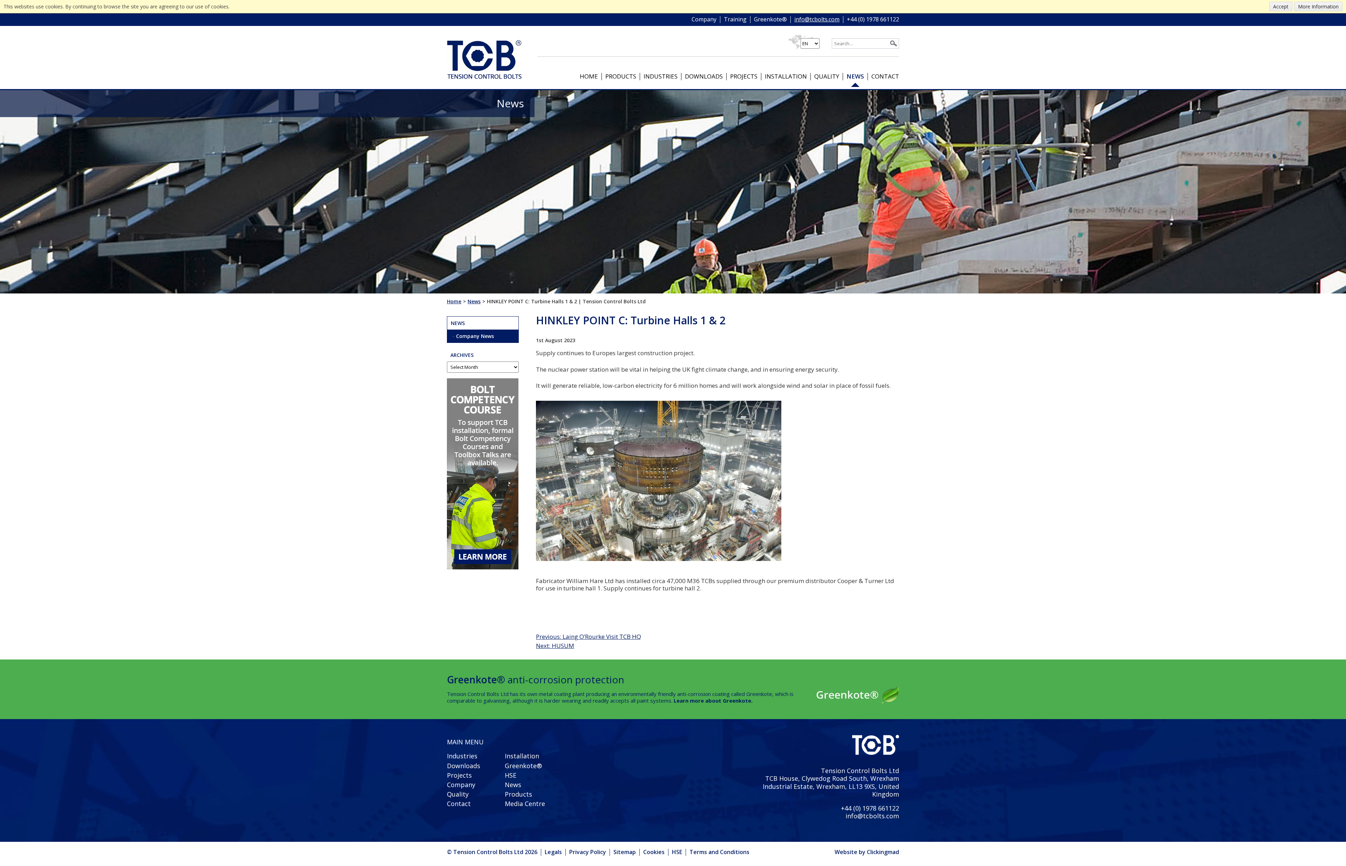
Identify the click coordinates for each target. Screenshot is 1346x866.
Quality (826, 76)
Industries (661, 76)
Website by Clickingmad (867, 852)
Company (704, 19)
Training (735, 19)
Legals (553, 852)
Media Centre (525, 803)
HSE (510, 775)
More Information (1318, 6)
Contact (885, 76)
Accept (1281, 6)
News (855, 76)
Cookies (654, 852)
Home (589, 76)
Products (620, 76)
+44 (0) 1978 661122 (873, 19)
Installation (786, 76)
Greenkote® (770, 19)
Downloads (704, 76)
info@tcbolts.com (816, 19)
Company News (475, 336)
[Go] (893, 43)
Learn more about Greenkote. (713, 700)
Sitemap (624, 852)
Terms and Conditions (719, 852)
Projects (743, 76)
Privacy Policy (587, 852)
